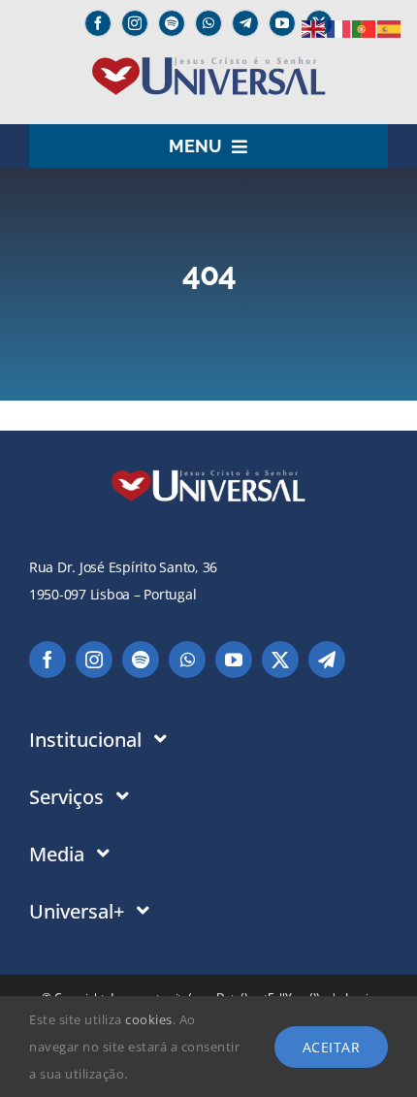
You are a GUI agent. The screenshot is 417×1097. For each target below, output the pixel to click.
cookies (149, 1019)
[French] (339, 27)
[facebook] (98, 23)
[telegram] (326, 659)
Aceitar (332, 1047)
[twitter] (280, 659)
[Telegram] (245, 23)
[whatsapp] (208, 23)
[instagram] (134, 23)
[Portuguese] (364, 27)
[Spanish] (389, 27)
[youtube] (282, 23)
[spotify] (171, 23)
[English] (314, 27)
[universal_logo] (209, 64)
